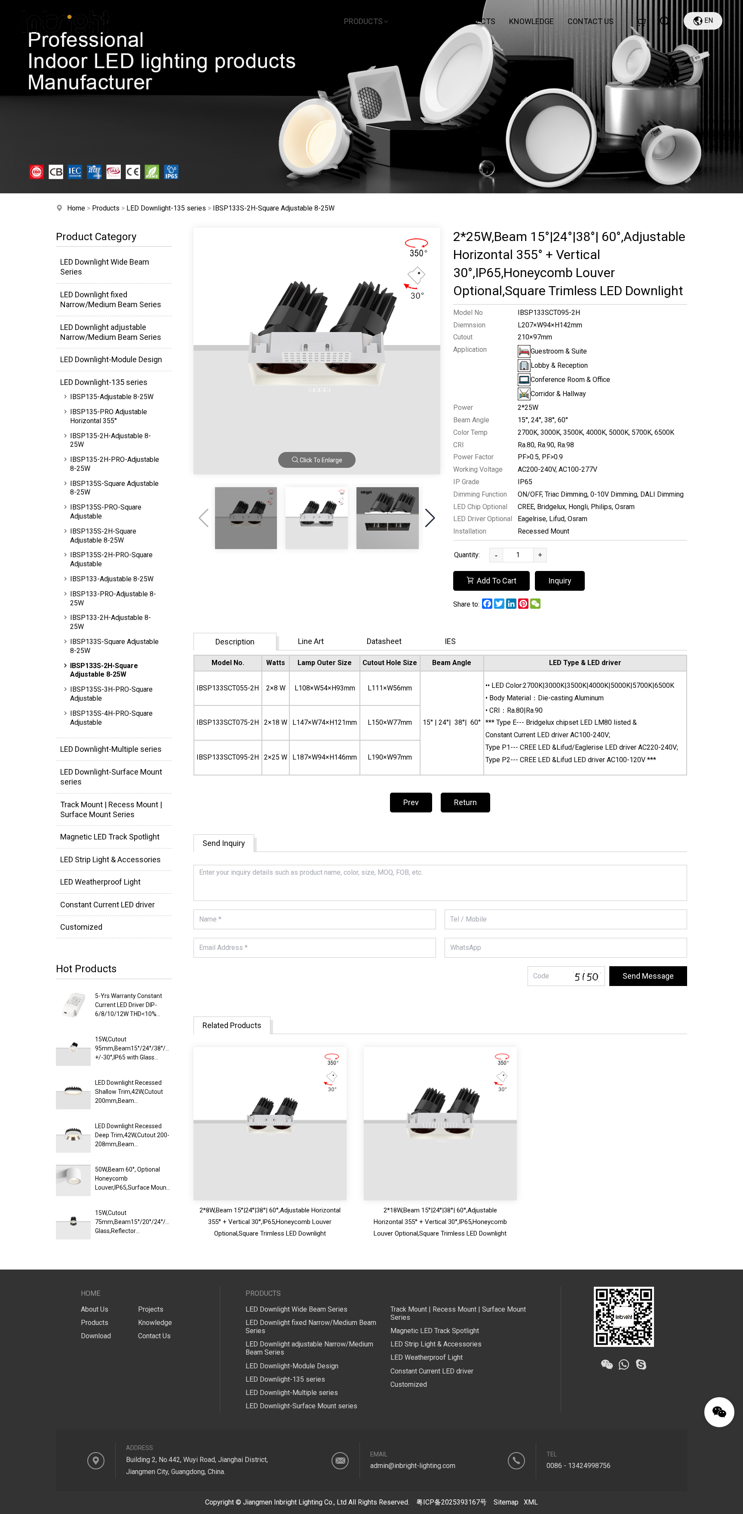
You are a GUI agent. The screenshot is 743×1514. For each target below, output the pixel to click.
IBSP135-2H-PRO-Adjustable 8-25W (114, 464)
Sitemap (506, 1502)
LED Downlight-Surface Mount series (111, 776)
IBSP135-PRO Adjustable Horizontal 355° (108, 416)
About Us (305, 21)
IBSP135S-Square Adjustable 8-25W (114, 488)
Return (465, 802)
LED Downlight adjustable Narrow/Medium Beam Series (110, 332)
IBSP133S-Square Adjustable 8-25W (114, 646)
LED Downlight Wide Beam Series (104, 266)
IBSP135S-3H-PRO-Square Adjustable (111, 693)
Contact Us (154, 1336)
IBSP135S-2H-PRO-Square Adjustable (111, 559)
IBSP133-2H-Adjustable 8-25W (110, 622)
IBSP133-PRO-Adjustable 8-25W (113, 598)
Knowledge (531, 21)
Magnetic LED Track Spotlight (110, 836)
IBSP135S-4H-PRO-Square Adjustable (111, 717)
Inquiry (559, 580)
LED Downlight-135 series (166, 208)
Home (263, 21)
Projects (476, 21)
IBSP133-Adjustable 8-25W (112, 579)
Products (363, 21)
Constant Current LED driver (107, 904)
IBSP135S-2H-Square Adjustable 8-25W (103, 535)
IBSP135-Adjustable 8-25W (112, 397)
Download (423, 21)
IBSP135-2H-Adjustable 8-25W (110, 440)
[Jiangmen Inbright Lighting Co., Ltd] (65, 41)
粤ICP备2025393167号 (451, 1502)
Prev (411, 802)
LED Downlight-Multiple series (111, 749)
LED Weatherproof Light (100, 881)
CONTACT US (591, 21)
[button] (430, 518)
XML (531, 1502)
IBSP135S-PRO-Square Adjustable (105, 511)
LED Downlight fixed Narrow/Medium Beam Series (110, 299)
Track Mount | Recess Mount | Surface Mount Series (111, 809)
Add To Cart (496, 580)
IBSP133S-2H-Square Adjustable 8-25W (274, 208)
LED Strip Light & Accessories (110, 859)
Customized (81, 926)
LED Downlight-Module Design (111, 359)
